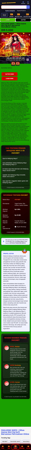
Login (9, 448)
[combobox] (14, 7)
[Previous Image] (1, 48)
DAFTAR (23, 20)
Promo (2, 448)
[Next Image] (29, 48)
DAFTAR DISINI (9, 74)
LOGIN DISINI (9, 78)
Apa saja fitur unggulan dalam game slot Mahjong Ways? (15, 181)
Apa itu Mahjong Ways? (10, 158)
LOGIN (8, 20)
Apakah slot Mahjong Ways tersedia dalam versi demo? (14, 175)
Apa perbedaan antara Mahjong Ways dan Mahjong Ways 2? (15, 163)
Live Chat (28, 448)
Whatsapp (22, 448)
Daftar (15, 448)
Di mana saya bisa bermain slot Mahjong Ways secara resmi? (15, 169)
